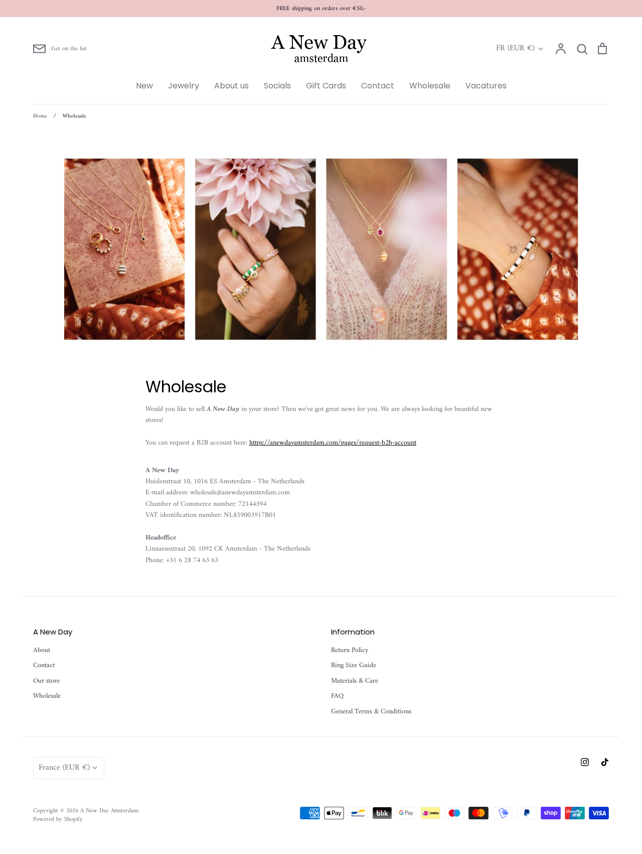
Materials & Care (354, 681)
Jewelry (183, 85)
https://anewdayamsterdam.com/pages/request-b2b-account (332, 443)
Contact (377, 85)
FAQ (337, 696)
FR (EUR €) (515, 49)
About (41, 650)
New (144, 85)
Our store (46, 681)
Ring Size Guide (353, 665)
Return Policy (349, 650)
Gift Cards (326, 85)
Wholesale (429, 85)
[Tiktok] (605, 762)
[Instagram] (585, 762)
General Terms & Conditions (371, 711)
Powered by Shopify (58, 819)
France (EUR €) (64, 768)
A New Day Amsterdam (109, 810)
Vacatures (486, 85)
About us (231, 85)
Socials (277, 85)
